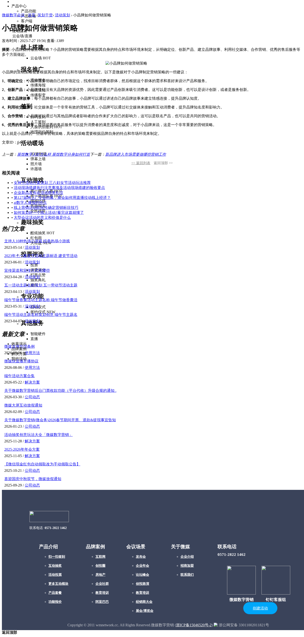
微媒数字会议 (13, 15)
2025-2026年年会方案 (22, 449)
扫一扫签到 (56, 556)
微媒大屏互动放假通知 (23, 405)
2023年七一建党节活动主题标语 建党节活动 (40, 256)
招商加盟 (187, 565)
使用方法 (32, 367)
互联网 (100, 556)
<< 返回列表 (140, 163)
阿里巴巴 (102, 602)
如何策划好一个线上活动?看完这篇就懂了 (49, 213)
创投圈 (100, 565)
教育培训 (102, 593)
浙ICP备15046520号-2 (194, 625)
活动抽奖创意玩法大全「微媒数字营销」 (38, 435)
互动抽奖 (55, 565)
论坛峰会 (142, 574)
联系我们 (187, 574)
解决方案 (32, 382)
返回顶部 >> (163, 163)
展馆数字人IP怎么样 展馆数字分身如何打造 (53, 154)
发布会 (141, 556)
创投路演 (142, 583)
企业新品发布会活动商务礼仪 (38, 193)
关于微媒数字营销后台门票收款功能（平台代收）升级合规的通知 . (60, 391)
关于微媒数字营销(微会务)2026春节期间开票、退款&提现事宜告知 (60, 420)
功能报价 (55, 602)
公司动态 (32, 397)
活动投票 (55, 574)
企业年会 (142, 565)
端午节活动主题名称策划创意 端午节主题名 (40, 315)
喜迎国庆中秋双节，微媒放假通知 (32, 479)
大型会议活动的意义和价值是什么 (42, 217)
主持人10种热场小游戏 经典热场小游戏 (37, 241)
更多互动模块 (58, 583)
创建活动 (260, 608)
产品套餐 (55, 593)
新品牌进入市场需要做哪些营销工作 (135, 154)
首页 (31, 15)
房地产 (100, 574)
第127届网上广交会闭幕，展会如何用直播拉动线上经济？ (62, 198)
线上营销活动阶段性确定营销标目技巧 (46, 208)
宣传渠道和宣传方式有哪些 (27, 270)
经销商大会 (144, 602)
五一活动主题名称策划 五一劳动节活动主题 (40, 285)
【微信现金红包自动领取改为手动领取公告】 (42, 464)
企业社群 (102, 583)
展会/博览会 (144, 611)
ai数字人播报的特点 (30, 203)
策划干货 (45, 15)
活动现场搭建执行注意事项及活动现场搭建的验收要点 (59, 188)
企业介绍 (187, 556)
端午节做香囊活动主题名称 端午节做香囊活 (40, 300)
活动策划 (62, 15)
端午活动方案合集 (19, 376)
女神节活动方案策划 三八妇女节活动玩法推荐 (52, 183)
